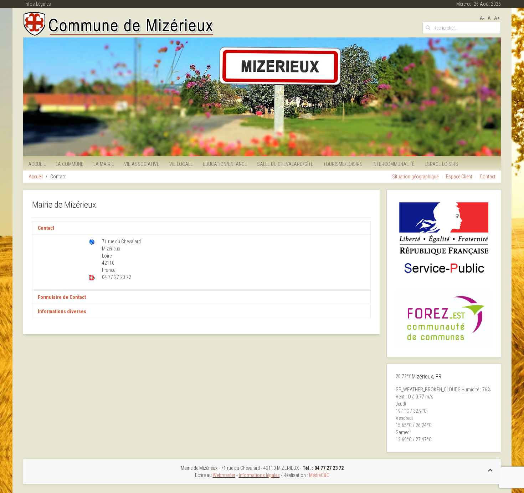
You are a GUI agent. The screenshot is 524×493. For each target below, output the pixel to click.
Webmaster (224, 475)
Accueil (37, 164)
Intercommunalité (394, 164)
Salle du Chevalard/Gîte (285, 164)
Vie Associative (141, 164)
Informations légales (259, 475)
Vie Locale (181, 164)
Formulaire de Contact (62, 297)
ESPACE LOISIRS (441, 164)
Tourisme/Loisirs (343, 164)
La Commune (69, 164)
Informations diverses (62, 311)
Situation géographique (415, 176)
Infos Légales (38, 4)
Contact (487, 176)
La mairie (103, 164)
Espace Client (459, 176)
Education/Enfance (225, 164)
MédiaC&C (319, 475)
